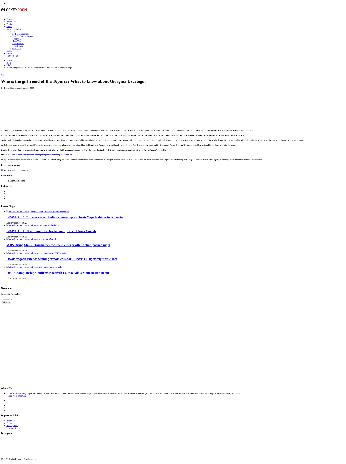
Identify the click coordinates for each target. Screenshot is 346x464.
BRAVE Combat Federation (24, 36)
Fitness (9, 26)
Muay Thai (16, 41)
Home (9, 19)
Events (9, 51)
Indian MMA (12, 22)
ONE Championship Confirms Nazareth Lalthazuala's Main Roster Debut (57, 273)
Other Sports (17, 46)
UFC (14, 31)
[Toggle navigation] (2, 15)
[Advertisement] (82, 108)
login (9, 170)
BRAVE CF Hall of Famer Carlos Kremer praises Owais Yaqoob (51, 231)
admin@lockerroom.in (16, 396)
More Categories (13, 29)
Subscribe (6, 302)
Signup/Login (12, 56)
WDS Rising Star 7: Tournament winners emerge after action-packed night (58, 245)
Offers (9, 53)
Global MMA (18, 43)
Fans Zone (16, 48)
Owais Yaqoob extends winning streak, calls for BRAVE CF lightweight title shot (61, 259)
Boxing (9, 24)
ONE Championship (20, 34)
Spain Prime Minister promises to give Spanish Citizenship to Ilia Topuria (42, 155)
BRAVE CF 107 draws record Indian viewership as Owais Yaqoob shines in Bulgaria (64, 217)
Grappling (16, 39)
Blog (8, 63)
